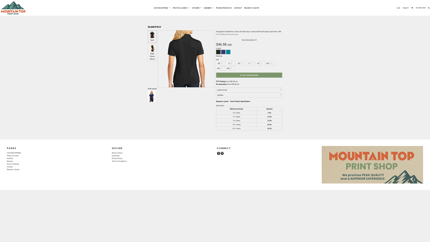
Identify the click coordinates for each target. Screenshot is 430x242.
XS (219, 63)
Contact (10, 167)
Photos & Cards (13, 156)
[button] (162, 7)
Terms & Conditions (119, 161)
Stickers (10, 158)
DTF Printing (220, 81)
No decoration (221, 84)
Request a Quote (13, 170)
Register (406, 8)
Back (152, 40)
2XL (267, 63)
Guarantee (115, 156)
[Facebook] (218, 153)
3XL (218, 68)
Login (398, 8)
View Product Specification (240, 101)
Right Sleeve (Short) (152, 56)
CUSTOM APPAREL (14, 153)
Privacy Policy (117, 158)
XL (258, 63)
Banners (10, 161)
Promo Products (13, 164)
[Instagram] (222, 153)
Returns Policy (117, 153)
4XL (228, 68)
